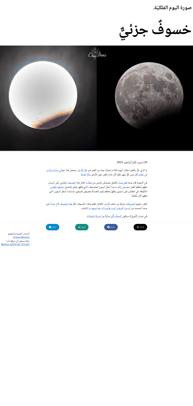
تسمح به (93, 208)
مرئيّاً (52, 204)
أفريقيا (120, 208)
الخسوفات (131, 204)
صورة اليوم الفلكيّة (173, 8)
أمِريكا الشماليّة (94, 216)
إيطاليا (89, 183)
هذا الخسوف (66, 204)
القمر (101, 191)
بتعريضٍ (126, 187)
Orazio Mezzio (21, 237)
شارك (141, 227)
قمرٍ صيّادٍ (122, 183)
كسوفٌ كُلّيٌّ (116, 216)
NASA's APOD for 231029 (15, 245)
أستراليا (105, 208)
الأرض (107, 204)
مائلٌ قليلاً (85, 174)
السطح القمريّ (57, 187)
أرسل (83, 227)
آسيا (114, 208)
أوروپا (128, 208)
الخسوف (72, 183)
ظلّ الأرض (82, 170)
